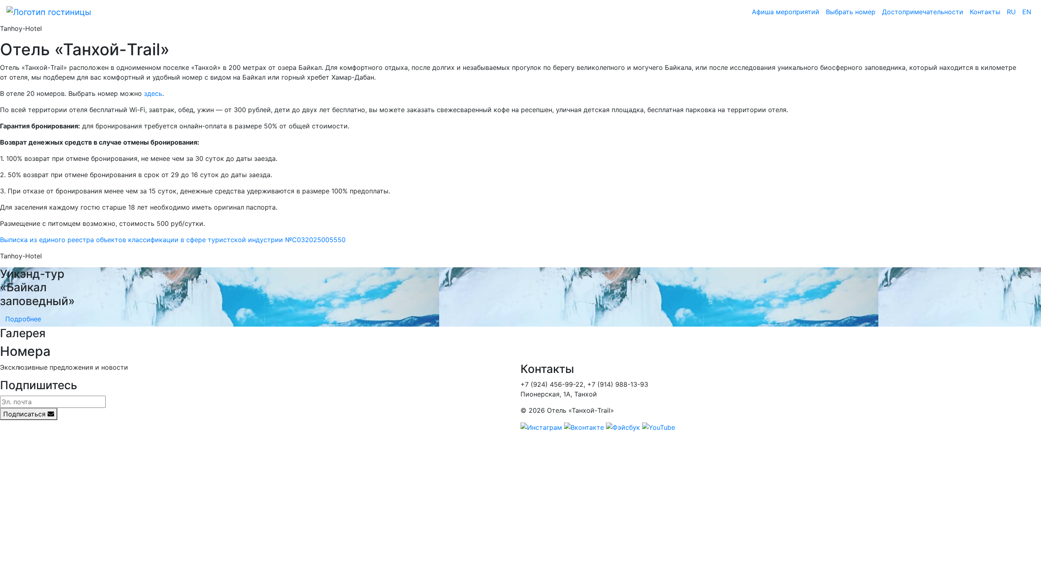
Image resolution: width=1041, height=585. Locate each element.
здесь (153, 93)
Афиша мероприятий (785, 12)
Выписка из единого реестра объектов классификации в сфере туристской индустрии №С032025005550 (173, 240)
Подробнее (23, 319)
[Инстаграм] (541, 426)
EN (1026, 12)
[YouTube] (658, 426)
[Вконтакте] (584, 426)
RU (1011, 12)
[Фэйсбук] (623, 426)
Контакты (985, 12)
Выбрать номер (850, 12)
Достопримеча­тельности (922, 12)
